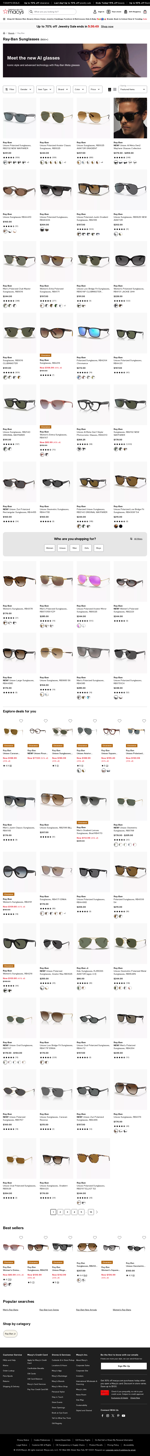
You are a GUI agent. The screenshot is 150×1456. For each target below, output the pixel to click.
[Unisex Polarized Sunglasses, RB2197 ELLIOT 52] (93, 1158)
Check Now (135, 1398)
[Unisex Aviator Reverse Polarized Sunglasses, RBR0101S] (87, 731)
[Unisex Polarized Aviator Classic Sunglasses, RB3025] (56, 118)
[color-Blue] (120, 162)
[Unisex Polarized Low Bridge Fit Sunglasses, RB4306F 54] (130, 482)
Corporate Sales (83, 1365)
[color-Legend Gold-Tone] (120, 234)
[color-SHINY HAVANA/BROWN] (19, 377)
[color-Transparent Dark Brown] (42, 305)
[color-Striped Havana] (103, 770)
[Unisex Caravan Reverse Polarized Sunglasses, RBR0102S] (13, 731)
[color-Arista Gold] (135, 844)
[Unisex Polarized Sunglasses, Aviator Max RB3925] (56, 943)
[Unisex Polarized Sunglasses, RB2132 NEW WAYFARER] (19, 118)
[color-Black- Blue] (79, 449)
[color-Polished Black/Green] (5, 449)
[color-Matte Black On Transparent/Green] (24, 162)
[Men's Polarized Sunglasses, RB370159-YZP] (56, 581)
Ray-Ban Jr (10, 1334)
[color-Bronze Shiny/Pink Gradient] (98, 162)
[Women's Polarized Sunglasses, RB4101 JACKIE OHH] (130, 261)
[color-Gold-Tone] (42, 625)
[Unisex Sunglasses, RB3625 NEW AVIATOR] (130, 189)
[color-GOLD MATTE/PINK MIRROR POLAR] (79, 625)
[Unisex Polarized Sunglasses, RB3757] (19, 1089)
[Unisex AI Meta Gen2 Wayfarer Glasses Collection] (130, 118)
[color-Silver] (130, 844)
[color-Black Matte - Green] (116, 449)
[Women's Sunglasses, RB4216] (19, 943)
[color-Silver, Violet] (10, 1062)
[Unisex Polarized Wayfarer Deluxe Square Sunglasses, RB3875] (136, 731)
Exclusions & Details (119, 1398)
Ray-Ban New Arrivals (86, 1310)
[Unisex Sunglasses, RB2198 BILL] (56, 800)
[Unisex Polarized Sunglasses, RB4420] (130, 333)
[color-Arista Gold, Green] (116, 844)
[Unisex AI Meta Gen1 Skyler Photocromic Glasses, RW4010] (93, 404)
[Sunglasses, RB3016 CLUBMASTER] (19, 333)
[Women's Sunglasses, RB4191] (19, 872)
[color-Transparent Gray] (5, 162)
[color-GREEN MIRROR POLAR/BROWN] (5, 305)
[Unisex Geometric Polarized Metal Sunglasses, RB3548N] (130, 943)
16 (91, 1212)
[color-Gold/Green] (79, 988)
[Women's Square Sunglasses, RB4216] (111, 1247)
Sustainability (81, 1405)
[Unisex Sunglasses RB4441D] (19, 189)
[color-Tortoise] (84, 305)
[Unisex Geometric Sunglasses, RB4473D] (56, 482)
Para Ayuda (8, 1376)
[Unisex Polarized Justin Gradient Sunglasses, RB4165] (93, 189)
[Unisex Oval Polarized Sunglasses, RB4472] (93, 1018)
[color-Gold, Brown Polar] (120, 988)
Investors (79, 1376)
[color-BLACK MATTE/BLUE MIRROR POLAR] (79, 377)
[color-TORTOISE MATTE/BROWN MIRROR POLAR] (84, 377)
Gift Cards (31, 1374)
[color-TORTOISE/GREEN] (10, 377)
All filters (138, 539)
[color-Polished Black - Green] (120, 449)
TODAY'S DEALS (11, 3)
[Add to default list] (21, 721)
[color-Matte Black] (88, 697)
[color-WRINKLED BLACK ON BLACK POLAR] (14, 305)
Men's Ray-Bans (10, 1310)
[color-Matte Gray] (79, 697)
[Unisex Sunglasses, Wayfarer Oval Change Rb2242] (62, 731)
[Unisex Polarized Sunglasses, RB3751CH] (130, 653)
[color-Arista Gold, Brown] (120, 844)
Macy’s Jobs (81, 1389)
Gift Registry (57, 1423)
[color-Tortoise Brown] (125, 449)
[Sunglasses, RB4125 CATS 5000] (87, 1247)
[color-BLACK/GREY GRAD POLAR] (116, 305)
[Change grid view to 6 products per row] (114, 89)
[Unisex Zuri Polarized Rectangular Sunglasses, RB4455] (19, 482)
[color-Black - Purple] (84, 449)
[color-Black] (116, 162)
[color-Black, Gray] (125, 162)
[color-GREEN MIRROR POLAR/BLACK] (10, 305)
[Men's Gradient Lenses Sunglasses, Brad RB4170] (93, 800)
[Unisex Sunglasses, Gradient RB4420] (56, 1158)
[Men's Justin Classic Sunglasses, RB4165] (19, 800)
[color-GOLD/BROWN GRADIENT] (84, 988)
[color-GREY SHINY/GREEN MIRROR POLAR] (93, 377)
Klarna (5, 1365)
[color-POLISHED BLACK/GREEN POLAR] (14, 162)
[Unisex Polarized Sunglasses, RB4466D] (93, 872)
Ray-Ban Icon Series (49, 1310)
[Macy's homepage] (4, 34)
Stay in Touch (57, 1397)
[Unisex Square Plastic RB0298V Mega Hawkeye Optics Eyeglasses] (111, 731)
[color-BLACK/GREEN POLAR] (47, 162)
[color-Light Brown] (42, 454)
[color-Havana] (5, 623)
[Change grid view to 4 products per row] (109, 90)
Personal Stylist (58, 1392)
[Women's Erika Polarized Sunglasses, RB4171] (56, 261)
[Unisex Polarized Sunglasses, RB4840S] (56, 189)
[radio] (5, 162)
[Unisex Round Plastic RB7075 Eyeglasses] (38, 731)
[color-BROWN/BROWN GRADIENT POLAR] (79, 234)
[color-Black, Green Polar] (125, 988)
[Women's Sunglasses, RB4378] (19, 581)
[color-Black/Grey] (51, 913)
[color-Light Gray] (135, 162)
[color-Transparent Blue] (98, 234)
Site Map (80, 1400)
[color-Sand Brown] (47, 229)
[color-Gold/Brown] (79, 162)
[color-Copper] (120, 697)
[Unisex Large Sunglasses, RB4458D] (19, 653)
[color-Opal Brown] (5, 231)
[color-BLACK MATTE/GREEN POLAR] (19, 162)
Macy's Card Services (36, 1384)
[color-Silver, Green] (125, 844)
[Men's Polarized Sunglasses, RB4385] (93, 653)
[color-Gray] (79, 770)
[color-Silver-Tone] (47, 625)
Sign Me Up (124, 1366)
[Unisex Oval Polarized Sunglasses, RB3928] (19, 1158)
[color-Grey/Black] (84, 1280)
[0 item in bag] (145, 12)
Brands (11, 33)
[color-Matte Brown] (84, 697)
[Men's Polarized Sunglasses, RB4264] (130, 1018)
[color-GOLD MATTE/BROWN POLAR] (56, 162)
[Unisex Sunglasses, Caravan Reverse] (56, 1089)
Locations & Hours (59, 1365)
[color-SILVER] (84, 625)
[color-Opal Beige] (14, 231)
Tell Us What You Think (61, 1418)
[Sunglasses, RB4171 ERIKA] (56, 872)
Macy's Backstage (59, 1376)
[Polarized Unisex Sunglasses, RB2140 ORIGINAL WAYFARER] (93, 482)
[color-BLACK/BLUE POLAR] (88, 234)
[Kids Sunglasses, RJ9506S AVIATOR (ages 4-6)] (93, 943)
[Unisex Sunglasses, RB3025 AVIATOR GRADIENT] (93, 118)
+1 (65, 306)
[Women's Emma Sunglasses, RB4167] (56, 404)
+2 (65, 162)
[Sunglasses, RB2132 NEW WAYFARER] (130, 404)
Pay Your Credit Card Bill (37, 1389)
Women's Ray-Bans (122, 1310)
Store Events (57, 1402)
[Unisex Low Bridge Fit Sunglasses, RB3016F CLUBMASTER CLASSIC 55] (93, 261)
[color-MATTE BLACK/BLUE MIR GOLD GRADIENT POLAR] (88, 377)
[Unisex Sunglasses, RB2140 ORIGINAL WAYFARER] (19, 404)
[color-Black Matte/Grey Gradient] (47, 305)
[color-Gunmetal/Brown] (93, 162)
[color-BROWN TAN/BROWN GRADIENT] (42, 913)
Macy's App (57, 1371)
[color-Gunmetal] (51, 625)
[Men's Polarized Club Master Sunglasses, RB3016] (19, 261)
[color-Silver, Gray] (19, 1062)
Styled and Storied (84, 1410)
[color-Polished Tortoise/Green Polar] (88, 526)
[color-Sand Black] (42, 229)
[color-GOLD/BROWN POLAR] (51, 162)
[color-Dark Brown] (84, 770)
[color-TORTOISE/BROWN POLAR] (79, 526)
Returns (6, 1381)
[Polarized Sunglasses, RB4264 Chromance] (93, 333)
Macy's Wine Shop (60, 1387)
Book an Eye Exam (60, 1413)
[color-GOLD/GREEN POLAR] (42, 162)
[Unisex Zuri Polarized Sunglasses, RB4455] (93, 1089)
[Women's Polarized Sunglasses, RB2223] (130, 581)
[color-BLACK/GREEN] (5, 377)
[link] (19, 153)
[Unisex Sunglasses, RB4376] (130, 1089)
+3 (28, 162)
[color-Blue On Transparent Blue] (108, 770)
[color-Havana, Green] (93, 234)
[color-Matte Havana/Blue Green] (10, 162)
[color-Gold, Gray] (47, 988)
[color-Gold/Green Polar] (116, 988)
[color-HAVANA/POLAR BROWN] (116, 916)
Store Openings (58, 1408)
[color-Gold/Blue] (84, 162)
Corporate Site (82, 1371)
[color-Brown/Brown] (47, 913)
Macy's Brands (58, 1381)
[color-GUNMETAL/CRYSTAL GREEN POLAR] (61, 162)
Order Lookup (8, 1371)
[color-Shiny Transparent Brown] (56, 913)
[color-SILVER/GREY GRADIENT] (88, 162)
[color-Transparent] (10, 623)
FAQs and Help (9, 1360)
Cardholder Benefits (35, 1368)
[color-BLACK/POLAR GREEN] (120, 916)
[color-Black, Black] (42, 988)
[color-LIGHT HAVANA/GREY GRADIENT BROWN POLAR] (120, 305)
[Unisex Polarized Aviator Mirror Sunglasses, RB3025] (93, 581)
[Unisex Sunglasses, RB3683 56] (56, 653)
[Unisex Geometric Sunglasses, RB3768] (130, 800)
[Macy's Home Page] (13, 12)
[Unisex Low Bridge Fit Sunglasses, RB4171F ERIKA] (56, 1018)
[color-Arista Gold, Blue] (14, 1062)
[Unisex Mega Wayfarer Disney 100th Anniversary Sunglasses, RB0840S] (62, 1247)
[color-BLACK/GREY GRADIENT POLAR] (84, 234)
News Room (81, 1395)
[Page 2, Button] (97, 1212)
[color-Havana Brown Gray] (79, 1202)
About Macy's (81, 1360)
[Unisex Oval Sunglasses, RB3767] (19, 1018)
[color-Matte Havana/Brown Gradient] (47, 1062)
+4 (102, 162)
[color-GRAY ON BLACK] (14, 377)
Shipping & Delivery (11, 1387)
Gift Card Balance (34, 1379)
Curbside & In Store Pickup (63, 1360)
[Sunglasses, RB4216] (56, 333)
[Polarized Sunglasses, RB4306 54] (130, 872)
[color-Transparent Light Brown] (61, 913)
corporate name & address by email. (121, 1450)
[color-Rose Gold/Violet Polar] (130, 988)
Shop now (107, 26)
